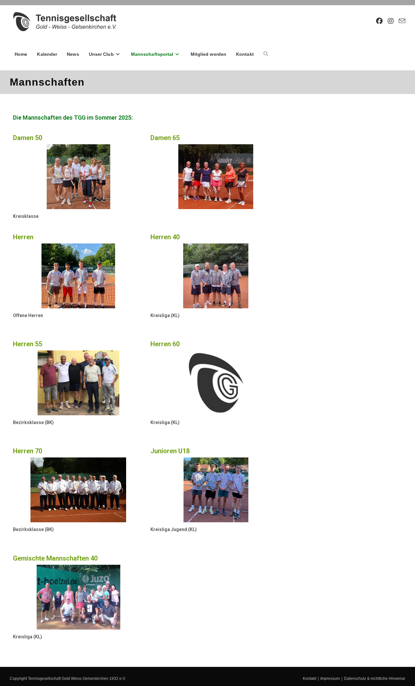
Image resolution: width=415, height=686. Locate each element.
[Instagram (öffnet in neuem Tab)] (390, 21)
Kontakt (309, 678)
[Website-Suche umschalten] (266, 54)
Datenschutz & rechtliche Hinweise (374, 678)
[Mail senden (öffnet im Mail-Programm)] (402, 21)
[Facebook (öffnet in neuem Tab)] (379, 21)
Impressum (330, 678)
